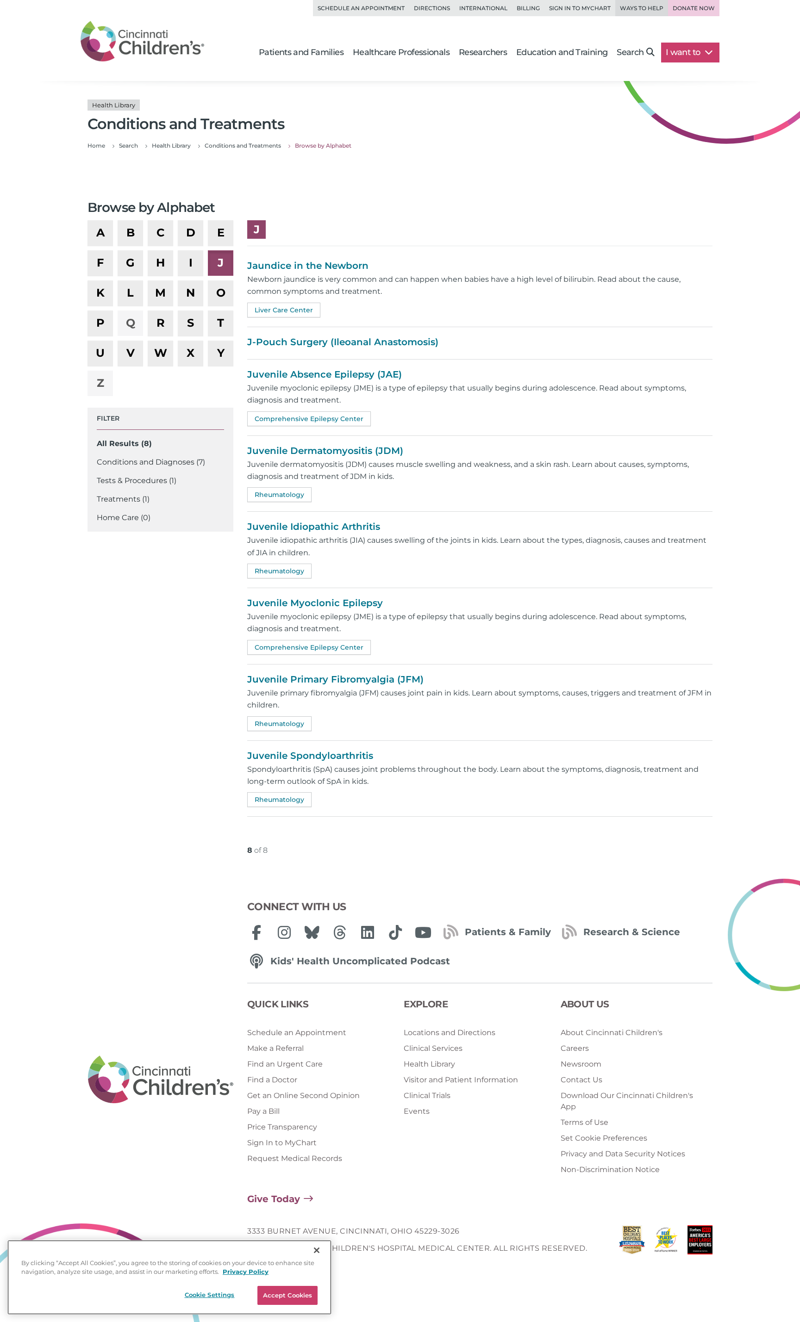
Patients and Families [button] (301, 52)
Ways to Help (641, 8)
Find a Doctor (272, 1079)
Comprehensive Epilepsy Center (309, 419)
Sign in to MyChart (580, 8)
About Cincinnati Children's (611, 1032)
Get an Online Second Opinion (303, 1095)
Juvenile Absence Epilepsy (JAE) (324, 374)
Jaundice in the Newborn (308, 265)
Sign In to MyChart (282, 1142)
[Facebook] (256, 932)
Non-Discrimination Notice (610, 1169)
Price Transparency (282, 1127)
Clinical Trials (427, 1095)
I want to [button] (684, 52)
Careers (575, 1048)
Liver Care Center (284, 310)
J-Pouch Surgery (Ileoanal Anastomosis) (342, 342)
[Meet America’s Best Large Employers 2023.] (700, 1242)
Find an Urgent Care (285, 1064)
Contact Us (581, 1079)
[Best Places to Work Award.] (666, 1242)
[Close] (316, 1250)
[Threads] (340, 932)
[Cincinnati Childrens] (160, 1080)
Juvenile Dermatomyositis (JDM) (325, 450)
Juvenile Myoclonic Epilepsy (315, 602)
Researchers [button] (483, 52)
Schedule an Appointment (361, 8)
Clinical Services (433, 1048)
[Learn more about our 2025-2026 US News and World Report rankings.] (631, 1242)
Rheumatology (279, 494)
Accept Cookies (287, 1295)
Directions (432, 8)
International (483, 8)
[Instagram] (284, 932)
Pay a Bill (263, 1111)
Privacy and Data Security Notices (623, 1153)
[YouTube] (423, 932)
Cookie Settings (210, 1294)
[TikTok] (395, 932)
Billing (528, 8)
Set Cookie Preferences (604, 1138)
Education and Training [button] (561, 52)
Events (417, 1111)
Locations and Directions (449, 1032)
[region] (169, 1277)
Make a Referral (275, 1048)
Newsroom (581, 1064)
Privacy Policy (246, 1272)
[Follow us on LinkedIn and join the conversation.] (367, 932)
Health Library (429, 1064)
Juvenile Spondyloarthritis (310, 755)
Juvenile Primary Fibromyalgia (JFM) (335, 679)
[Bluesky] (312, 932)
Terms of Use (584, 1122)
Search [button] (630, 52)
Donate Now (694, 8)
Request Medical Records (294, 1158)
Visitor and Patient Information (461, 1079)
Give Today (273, 1198)
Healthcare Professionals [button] (401, 52)
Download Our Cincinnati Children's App (627, 1101)
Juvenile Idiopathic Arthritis (313, 526)
